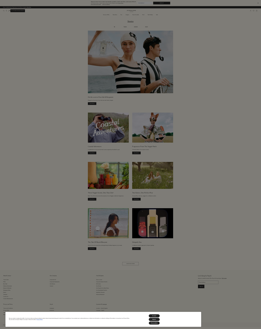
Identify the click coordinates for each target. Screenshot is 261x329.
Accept (154, 315)
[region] (103, 319)
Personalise (154, 323)
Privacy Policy (39, 319)
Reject (154, 319)
